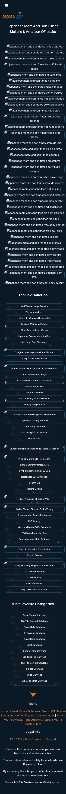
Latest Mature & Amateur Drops (29, 711)
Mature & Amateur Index (39, 715)
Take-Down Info (34, 739)
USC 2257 (16, 739)
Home (4, 711)
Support (51, 739)
